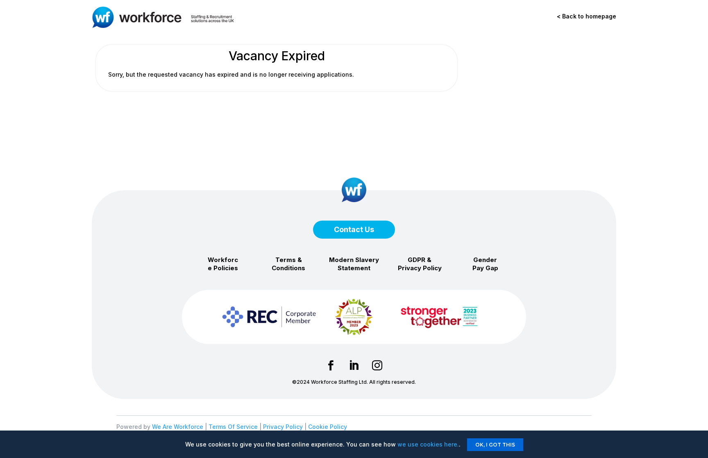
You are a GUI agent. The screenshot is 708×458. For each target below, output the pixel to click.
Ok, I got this (495, 445)
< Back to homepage (586, 16)
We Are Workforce (177, 426)
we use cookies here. (428, 444)
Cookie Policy (327, 426)
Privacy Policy (283, 426)
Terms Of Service (233, 426)
